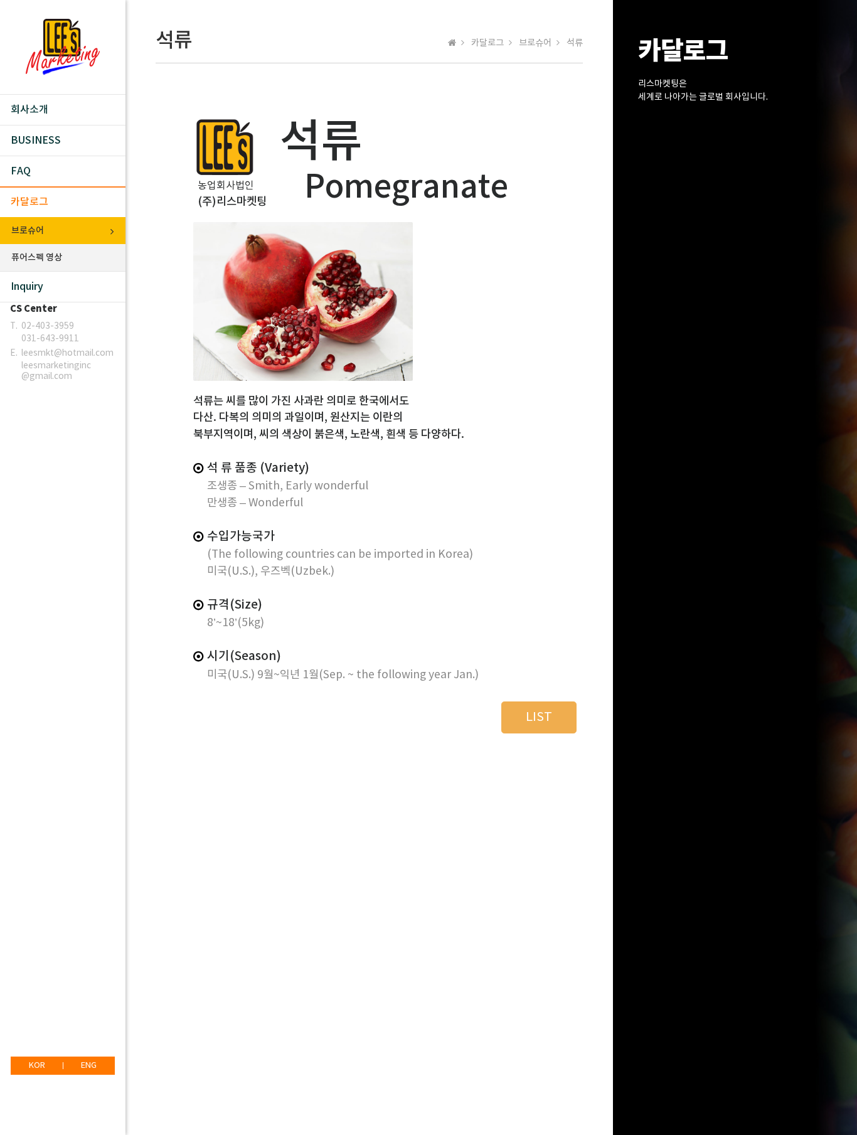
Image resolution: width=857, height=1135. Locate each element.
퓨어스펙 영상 (36, 257)
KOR (37, 1065)
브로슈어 (27, 230)
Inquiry (27, 286)
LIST (539, 717)
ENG (89, 1065)
